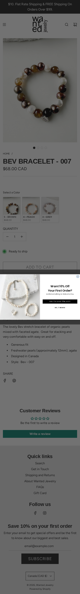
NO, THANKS (60, 307)
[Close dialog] (78, 276)
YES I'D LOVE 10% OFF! (59, 301)
